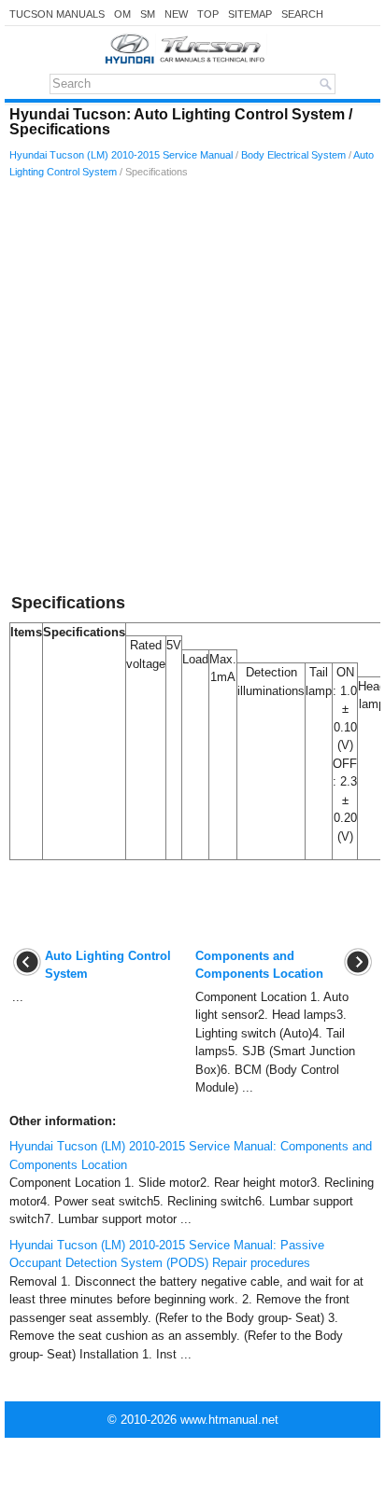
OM (122, 14)
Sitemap (250, 14)
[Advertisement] (192, 389)
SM (147, 14)
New (176, 14)
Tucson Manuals (57, 14)
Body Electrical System (293, 154)
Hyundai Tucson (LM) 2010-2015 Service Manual (121, 154)
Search (302, 14)
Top (208, 14)
